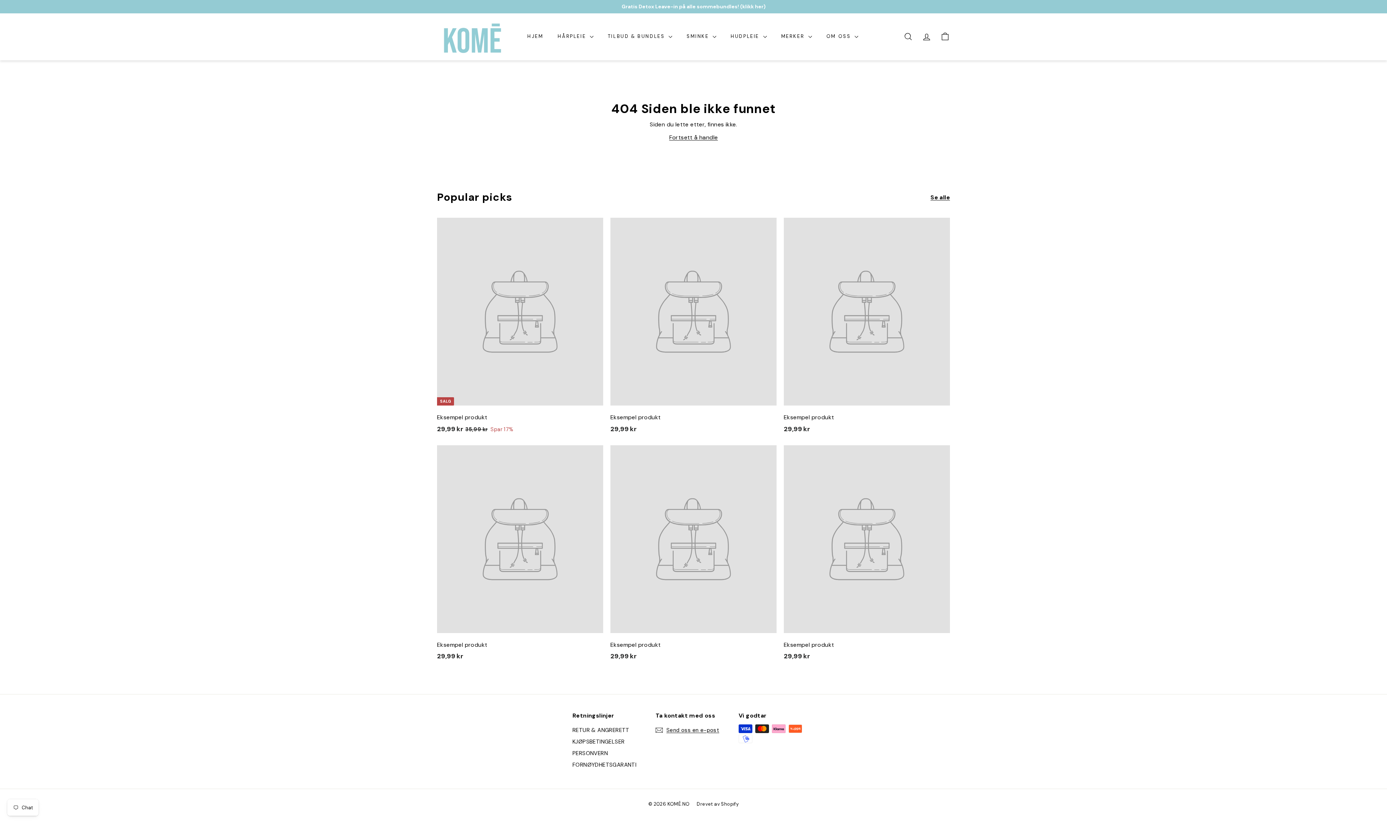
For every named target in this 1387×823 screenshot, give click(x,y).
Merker (794, 36)
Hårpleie (573, 36)
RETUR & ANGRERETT (601, 730)
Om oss (839, 36)
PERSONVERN (590, 753)
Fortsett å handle (693, 137)
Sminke (699, 36)
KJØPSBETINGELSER (598, 741)
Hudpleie (746, 36)
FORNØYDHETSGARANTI (604, 764)
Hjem (535, 36)
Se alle (940, 197)
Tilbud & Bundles (637, 36)
